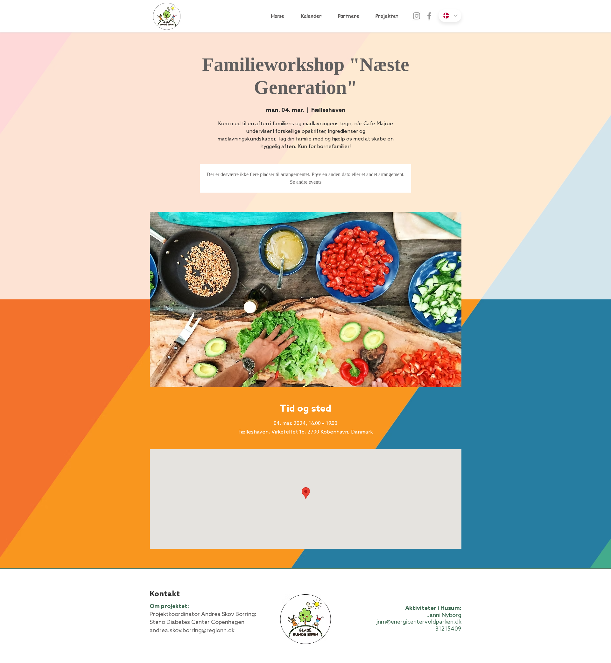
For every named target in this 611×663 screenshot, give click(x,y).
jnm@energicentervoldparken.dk (418, 622)
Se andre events (305, 182)
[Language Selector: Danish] (450, 15)
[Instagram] (416, 16)
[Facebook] (429, 16)
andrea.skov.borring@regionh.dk (192, 630)
